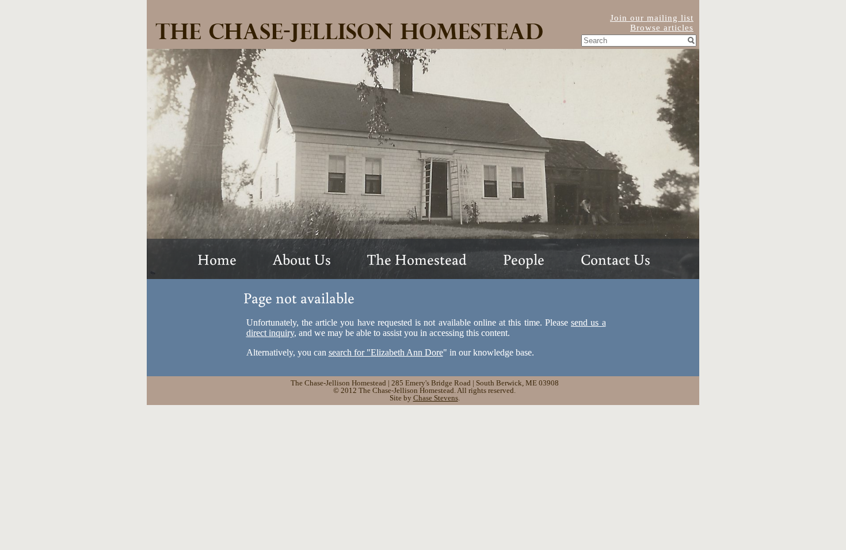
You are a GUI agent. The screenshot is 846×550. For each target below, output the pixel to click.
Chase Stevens (435, 398)
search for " (386, 352)
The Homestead (417, 259)
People (523, 259)
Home (217, 259)
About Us (302, 259)
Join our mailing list (651, 17)
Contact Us (615, 259)
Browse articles (661, 27)
